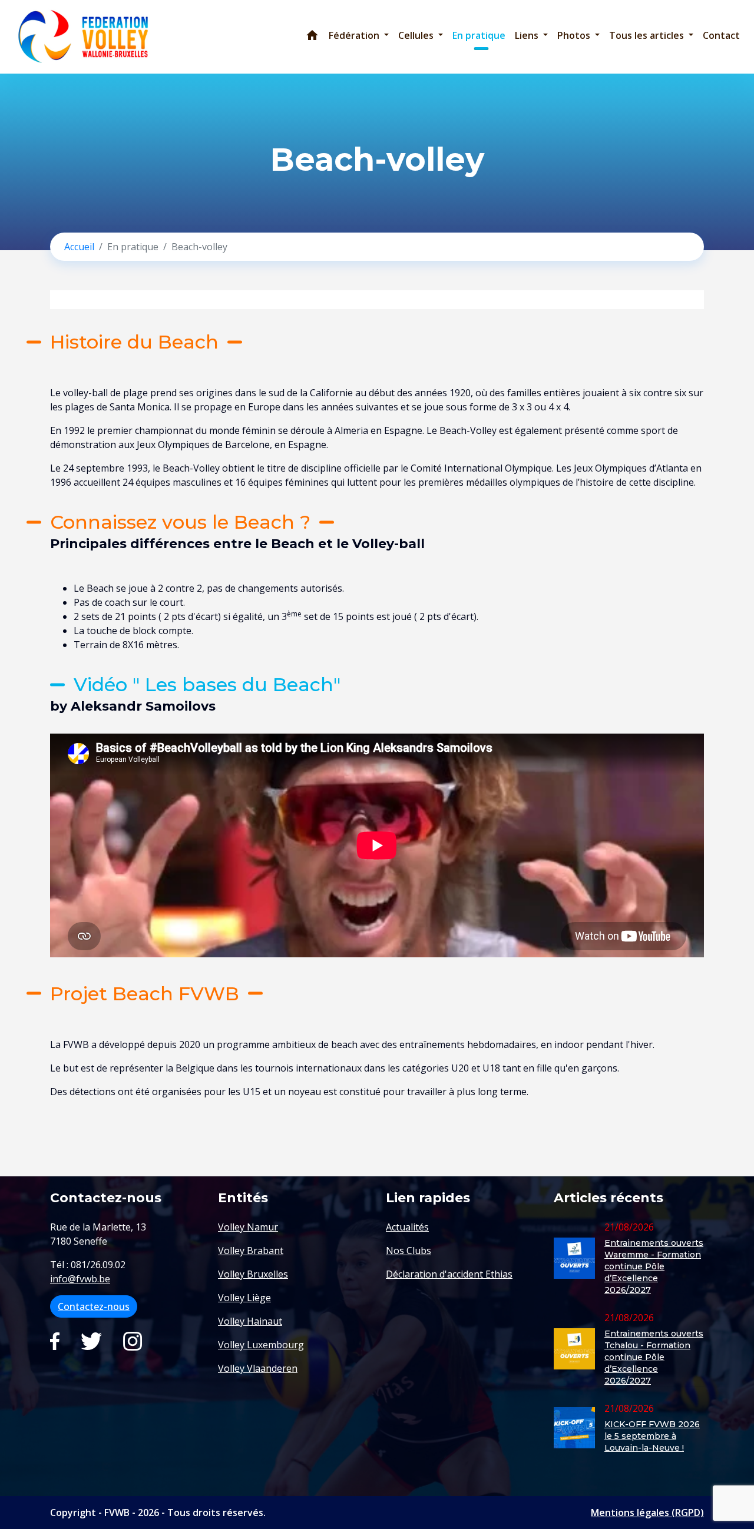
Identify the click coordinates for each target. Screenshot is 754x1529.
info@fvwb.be (80, 1278)
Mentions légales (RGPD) (647, 1512)
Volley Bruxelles (253, 1274)
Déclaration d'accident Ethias (449, 1274)
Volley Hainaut (250, 1321)
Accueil (79, 246)
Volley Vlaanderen (257, 1368)
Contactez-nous (94, 1306)
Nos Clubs (408, 1250)
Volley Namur (248, 1226)
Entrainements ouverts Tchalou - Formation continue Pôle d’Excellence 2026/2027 (653, 1357)
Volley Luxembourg (261, 1344)
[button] (358, 35)
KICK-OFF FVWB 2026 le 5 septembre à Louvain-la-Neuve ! (652, 1436)
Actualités (407, 1226)
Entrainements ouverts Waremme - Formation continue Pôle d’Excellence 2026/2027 (653, 1266)
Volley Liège (244, 1297)
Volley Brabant (250, 1250)
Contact (721, 35)
